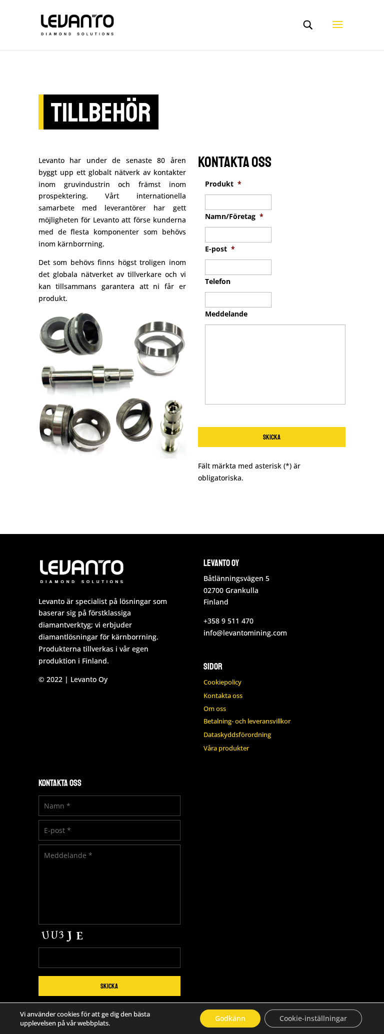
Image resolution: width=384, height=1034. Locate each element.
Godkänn (230, 1018)
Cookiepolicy (223, 682)
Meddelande (226, 314)
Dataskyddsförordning (237, 734)
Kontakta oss (223, 695)
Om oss (215, 708)
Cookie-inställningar (313, 1018)
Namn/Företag (234, 216)
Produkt (223, 184)
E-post (220, 249)
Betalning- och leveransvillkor (247, 721)
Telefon (217, 281)
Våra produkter (226, 748)
